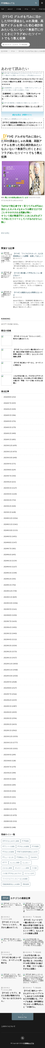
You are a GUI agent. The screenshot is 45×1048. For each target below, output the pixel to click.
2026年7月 (8, 403)
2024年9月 (8, 536)
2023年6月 (8, 627)
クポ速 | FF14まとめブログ (12, 873)
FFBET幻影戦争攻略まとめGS (27, 852)
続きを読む (5, 233)
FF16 (26, 9)
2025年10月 (8, 458)
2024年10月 (8, 530)
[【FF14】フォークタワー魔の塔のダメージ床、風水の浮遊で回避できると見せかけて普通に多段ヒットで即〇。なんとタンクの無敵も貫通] (6, 353)
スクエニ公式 (29, 873)
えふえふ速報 (14, 863)
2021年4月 (8, 785)
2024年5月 (8, 561)
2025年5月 (8, 488)
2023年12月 (8, 591)
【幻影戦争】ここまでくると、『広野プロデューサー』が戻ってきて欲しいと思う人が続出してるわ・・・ (21, 96)
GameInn (34, 857)
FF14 (33, 9)
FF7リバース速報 (9, 846)
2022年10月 (8, 676)
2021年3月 (8, 791)
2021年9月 (8, 755)
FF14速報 (35, 846)
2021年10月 (8, 748)
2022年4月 (8, 712)
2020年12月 (8, 809)
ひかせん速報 (7, 868)
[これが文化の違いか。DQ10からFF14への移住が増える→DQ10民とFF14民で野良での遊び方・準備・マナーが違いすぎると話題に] (6, 380)
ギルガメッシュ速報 (22, 868)
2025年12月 (8, 445)
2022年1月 (8, 730)
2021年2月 (8, 797)
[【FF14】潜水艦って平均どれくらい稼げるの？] (6, 277)
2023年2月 (8, 651)
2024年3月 (8, 573)
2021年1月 (8, 803)
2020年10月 (8, 821)
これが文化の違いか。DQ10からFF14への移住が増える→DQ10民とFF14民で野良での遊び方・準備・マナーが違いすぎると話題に (33, 962)
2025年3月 (8, 500)
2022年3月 (8, 718)
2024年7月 (8, 549)
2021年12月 (8, 736)
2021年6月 (8, 773)
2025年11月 (8, 452)
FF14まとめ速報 (23, 846)
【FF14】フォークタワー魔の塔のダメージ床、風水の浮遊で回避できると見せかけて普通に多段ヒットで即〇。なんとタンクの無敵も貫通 (33, 926)
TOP (2, 9)
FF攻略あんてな (22, 857)
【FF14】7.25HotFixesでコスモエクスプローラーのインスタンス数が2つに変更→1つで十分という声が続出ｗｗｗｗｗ (22, 81)
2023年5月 (8, 633)
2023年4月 (8, 639)
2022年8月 (8, 688)
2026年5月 (8, 415)
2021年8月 (8, 761)
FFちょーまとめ (8, 857)
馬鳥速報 (24, 44)
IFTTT (5, 863)
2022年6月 (8, 700)
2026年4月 (8, 421)
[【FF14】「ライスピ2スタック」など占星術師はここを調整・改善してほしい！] (6, 257)
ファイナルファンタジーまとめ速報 (15, 879)
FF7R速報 (25, 841)
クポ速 (34, 868)
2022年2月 (8, 724)
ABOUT (10, 9)
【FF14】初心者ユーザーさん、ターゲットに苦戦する (11, 960)
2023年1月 (8, 658)
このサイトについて (8, 1026)
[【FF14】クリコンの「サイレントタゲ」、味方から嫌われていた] (6, 340)
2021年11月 (8, 742)
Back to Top (22, 1017)
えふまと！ (26, 863)
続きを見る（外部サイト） (22, 115)
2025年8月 (8, 470)
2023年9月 (8, 609)
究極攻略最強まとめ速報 (11, 884)
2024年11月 (8, 524)
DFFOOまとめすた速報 (11, 841)
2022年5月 (8, 706)
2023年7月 (8, 621)
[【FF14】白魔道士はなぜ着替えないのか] (6, 296)
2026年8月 (8, 397)
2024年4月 (8, 567)
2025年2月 (8, 506)
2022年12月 (8, 664)
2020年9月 (8, 827)
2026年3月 (8, 427)
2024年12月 (8, 518)
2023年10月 (8, 603)
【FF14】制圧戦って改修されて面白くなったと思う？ (22, 106)
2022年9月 (8, 682)
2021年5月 (8, 779)
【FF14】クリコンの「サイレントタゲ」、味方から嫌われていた (11, 924)
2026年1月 (8, 439)
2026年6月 (8, 409)
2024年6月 (8, 555)
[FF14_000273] (23, 194)
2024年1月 (8, 585)
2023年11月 (8, 597)
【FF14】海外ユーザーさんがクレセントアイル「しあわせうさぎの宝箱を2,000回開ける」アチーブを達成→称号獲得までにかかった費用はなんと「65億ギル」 (33, 999)
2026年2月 (8, 433)
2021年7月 (8, 767)
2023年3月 (8, 645)
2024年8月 (8, 542)
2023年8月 (8, 615)
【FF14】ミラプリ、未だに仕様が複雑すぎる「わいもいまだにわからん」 (11, 997)
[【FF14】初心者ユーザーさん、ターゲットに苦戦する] (6, 367)
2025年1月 (8, 512)
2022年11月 (8, 670)
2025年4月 (8, 494)
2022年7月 (8, 694)
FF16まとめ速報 (8, 852)
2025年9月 (8, 464)
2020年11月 (8, 815)
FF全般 (18, 9)
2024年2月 (8, 579)
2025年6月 (8, 482)
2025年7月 (8, 476)
